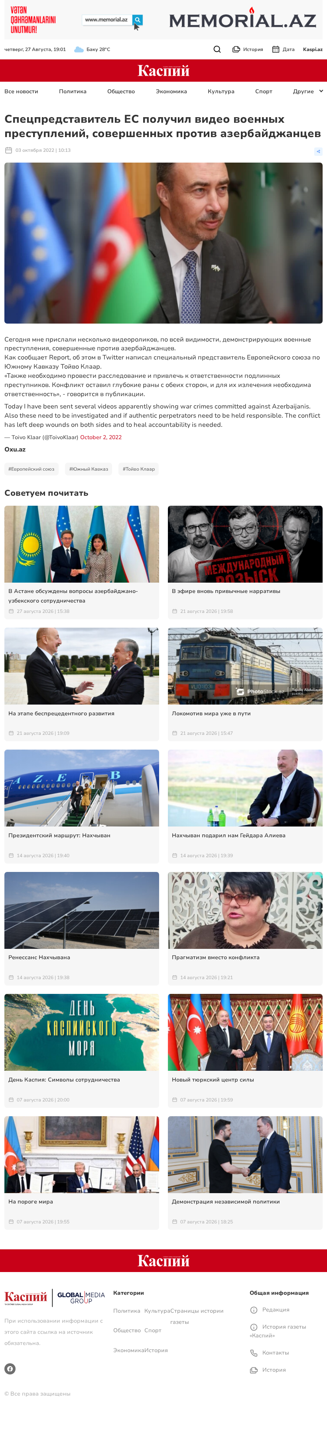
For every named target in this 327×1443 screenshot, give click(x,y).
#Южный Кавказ (88, 469)
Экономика (171, 91)
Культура (221, 91)
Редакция (275, 1309)
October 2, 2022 (101, 437)
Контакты (275, 1353)
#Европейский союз (31, 469)
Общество (121, 91)
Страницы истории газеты (197, 1316)
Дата (289, 49)
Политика (73, 91)
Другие (303, 91)
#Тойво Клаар (139, 469)
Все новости (21, 91)
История (253, 49)
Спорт (263, 91)
